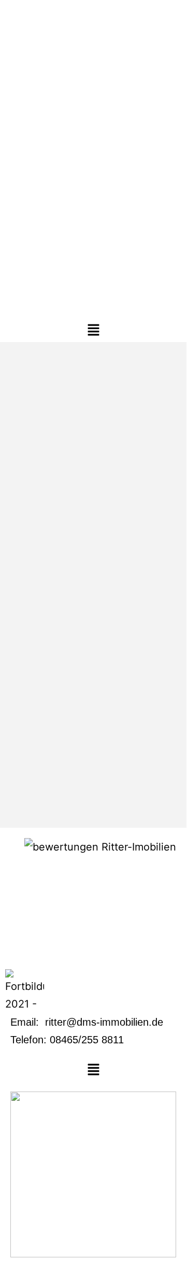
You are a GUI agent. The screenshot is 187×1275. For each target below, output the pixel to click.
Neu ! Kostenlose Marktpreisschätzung (66, 548)
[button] (93, 330)
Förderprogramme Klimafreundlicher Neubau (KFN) (89, 372)
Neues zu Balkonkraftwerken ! (87, 694)
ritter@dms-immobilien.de (104, 1022)
